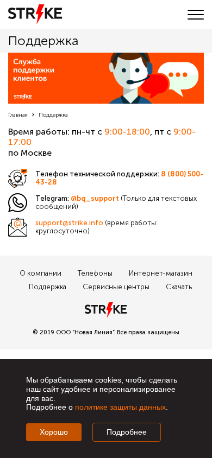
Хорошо (54, 432)
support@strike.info (69, 223)
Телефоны (95, 273)
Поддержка (47, 287)
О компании (40, 273)
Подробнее (127, 432)
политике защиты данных (120, 407)
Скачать (179, 287)
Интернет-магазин (160, 273)
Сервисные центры (116, 287)
